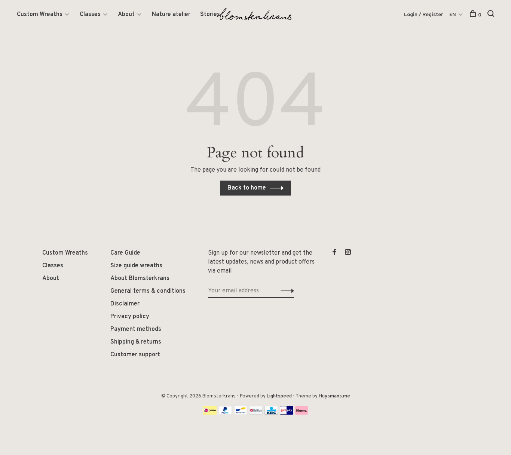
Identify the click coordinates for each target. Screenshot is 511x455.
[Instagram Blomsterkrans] (348, 253)
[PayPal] (225, 413)
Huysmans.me (334, 396)
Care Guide (125, 253)
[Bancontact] (240, 413)
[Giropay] (286, 413)
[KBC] (271, 413)
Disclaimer (125, 304)
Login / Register (423, 15)
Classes (90, 14)
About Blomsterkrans (139, 278)
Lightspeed (279, 396)
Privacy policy (129, 316)
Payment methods (135, 329)
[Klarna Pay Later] (301, 413)
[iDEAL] (210, 413)
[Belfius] (256, 413)
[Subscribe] (285, 291)
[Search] (491, 15)
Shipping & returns (135, 342)
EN (452, 15)
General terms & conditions (148, 291)
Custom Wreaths (39, 14)
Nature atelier (171, 14)
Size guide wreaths (136, 266)
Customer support (135, 355)
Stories (210, 14)
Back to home (246, 188)
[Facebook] (334, 253)
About (126, 14)
